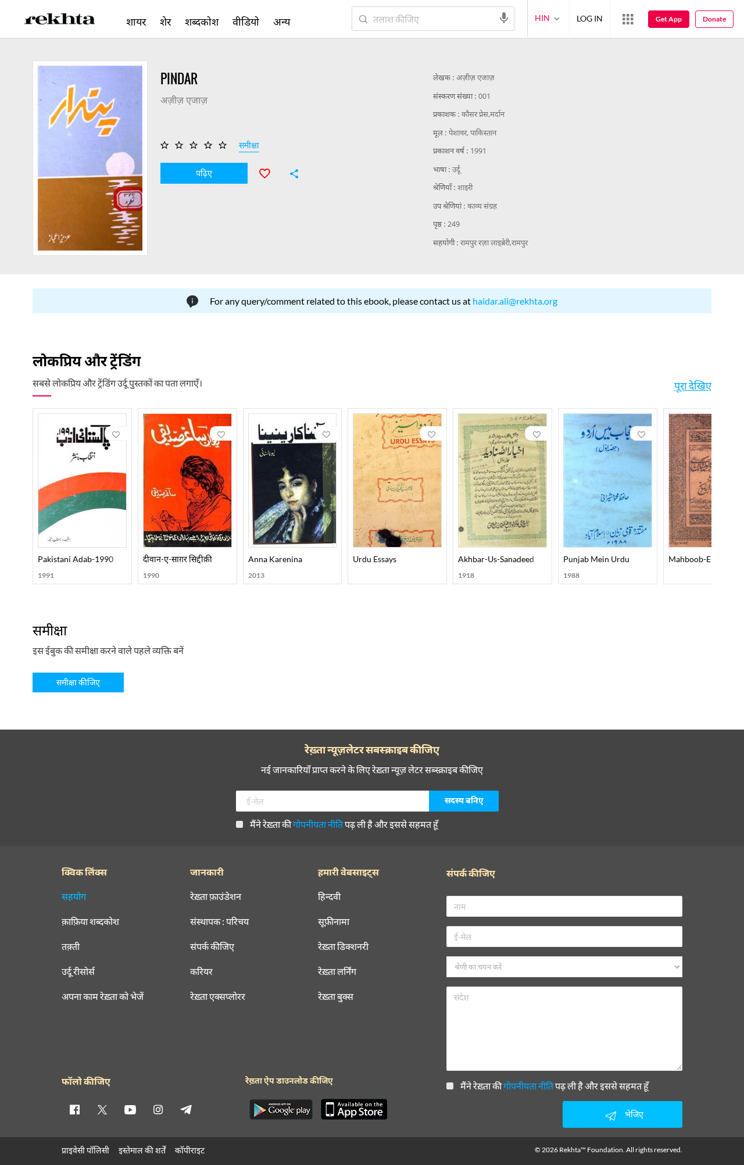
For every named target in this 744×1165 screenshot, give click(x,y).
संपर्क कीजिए (212, 947)
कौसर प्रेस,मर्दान (483, 115)
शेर (165, 21)
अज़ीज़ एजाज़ (475, 78)
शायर (136, 21)
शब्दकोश (202, 21)
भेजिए (634, 1114)
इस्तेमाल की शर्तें (142, 1150)
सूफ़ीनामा (333, 922)
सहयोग (74, 897)
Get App (669, 19)
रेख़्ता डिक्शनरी (343, 947)
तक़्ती (71, 947)
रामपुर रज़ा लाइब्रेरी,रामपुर (494, 243)
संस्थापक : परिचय (219, 922)
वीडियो (246, 21)
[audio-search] (504, 18)
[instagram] (158, 1109)
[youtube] (130, 1109)
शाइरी (465, 188)
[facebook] (74, 1109)
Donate (714, 19)
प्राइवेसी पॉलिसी (85, 1150)
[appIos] (354, 1109)
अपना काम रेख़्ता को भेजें (103, 997)
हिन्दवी (329, 897)
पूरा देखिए (692, 385)
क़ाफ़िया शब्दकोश (90, 922)
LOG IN (590, 18)
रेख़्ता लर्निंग (337, 972)
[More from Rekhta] (627, 19)
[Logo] (60, 21)
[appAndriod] (281, 1109)
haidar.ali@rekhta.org (515, 300)
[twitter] (102, 1109)
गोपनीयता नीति (318, 824)
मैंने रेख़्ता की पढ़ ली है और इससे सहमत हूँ (344, 824)
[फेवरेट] (270, 172)
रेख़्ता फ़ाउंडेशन (215, 897)
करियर (201, 972)
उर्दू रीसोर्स (78, 972)
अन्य (281, 21)
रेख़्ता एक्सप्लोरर (217, 997)
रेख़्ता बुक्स (335, 997)
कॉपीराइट (190, 1150)
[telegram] (186, 1109)
